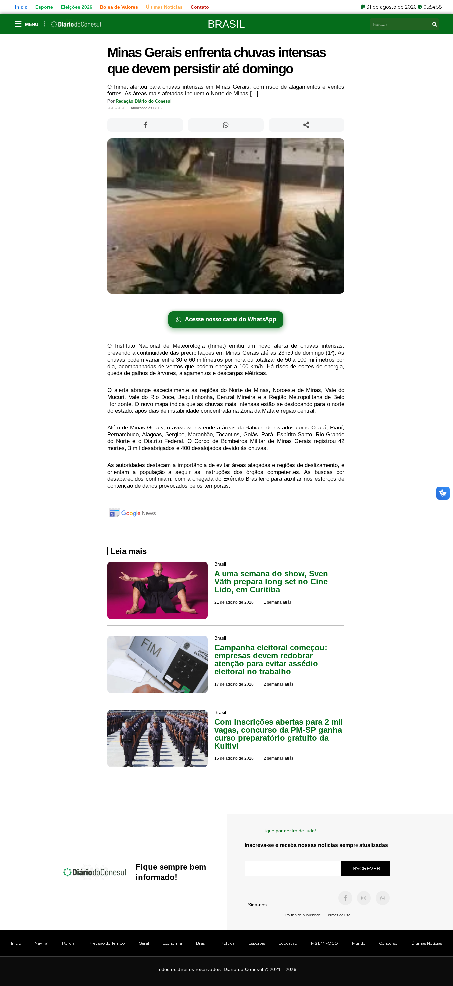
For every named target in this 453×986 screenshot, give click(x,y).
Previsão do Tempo (107, 943)
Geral (144, 943)
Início (16, 943)
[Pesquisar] (435, 24)
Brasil (226, 24)
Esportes (257, 943)
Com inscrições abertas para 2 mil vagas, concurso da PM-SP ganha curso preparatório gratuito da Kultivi (278, 733)
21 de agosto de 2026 (234, 602)
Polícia (68, 943)
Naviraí (41, 943)
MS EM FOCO (324, 943)
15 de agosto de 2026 (234, 758)
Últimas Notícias (426, 943)
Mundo (358, 943)
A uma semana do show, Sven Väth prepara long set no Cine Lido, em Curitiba (271, 581)
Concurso (388, 943)
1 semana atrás (277, 602)
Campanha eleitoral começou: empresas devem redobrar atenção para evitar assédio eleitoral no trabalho (270, 659)
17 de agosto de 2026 (234, 684)
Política (228, 943)
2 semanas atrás (278, 684)
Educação (288, 943)
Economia (172, 943)
